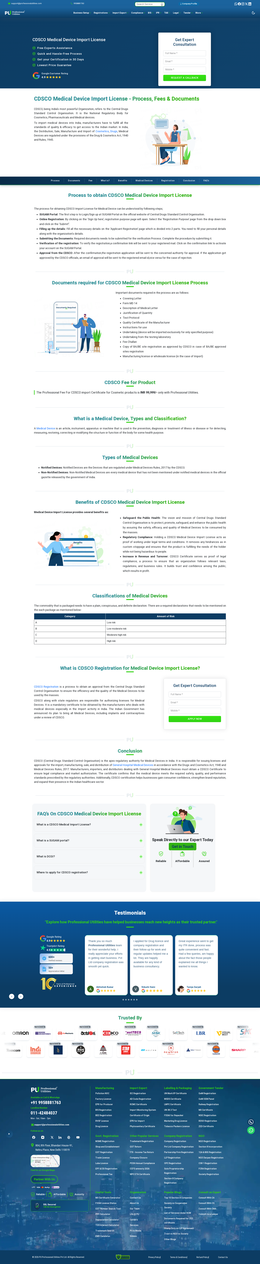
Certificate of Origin (139, 1115)
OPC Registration (172, 1163)
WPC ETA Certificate (140, 1174)
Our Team (134, 1209)
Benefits (122, 180)
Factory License (103, 1099)
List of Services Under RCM (177, 1213)
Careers (134, 1220)
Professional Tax (103, 1174)
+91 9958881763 (46, 1102)
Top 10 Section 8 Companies (178, 1198)
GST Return (135, 1146)
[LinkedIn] (249, 4)
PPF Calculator (102, 1214)
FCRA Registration (208, 1168)
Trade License (102, 1157)
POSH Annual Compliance (142, 1163)
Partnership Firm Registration (178, 1152)
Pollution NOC (102, 1093)
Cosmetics (102, 131)
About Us (134, 1203)
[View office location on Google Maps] (60, 1161)
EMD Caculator (102, 1236)
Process (55, 180)
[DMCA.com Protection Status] (122, 1257)
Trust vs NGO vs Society (176, 1234)
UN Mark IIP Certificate (175, 1093)
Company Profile (189, 4)
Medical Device (46, 428)
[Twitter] (246, 4)
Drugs (113, 131)
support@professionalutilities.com (51, 1124)
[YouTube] (78, 1137)
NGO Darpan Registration (211, 1157)
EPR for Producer (104, 1104)
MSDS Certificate (172, 1099)
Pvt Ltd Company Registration (179, 1146)
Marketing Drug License (175, 1121)
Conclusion (189, 180)
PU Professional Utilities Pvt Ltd (53, 1257)
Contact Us (135, 1198)
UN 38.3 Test (170, 1110)
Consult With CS (206, 1203)
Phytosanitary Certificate (142, 1126)
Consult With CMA (207, 1209)
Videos (133, 1236)
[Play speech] (9, 1134)
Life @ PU (134, 1214)
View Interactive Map (41, 1158)
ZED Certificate (206, 1126)
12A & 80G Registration (210, 1152)
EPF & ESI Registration (106, 1168)
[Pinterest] (69, 1137)
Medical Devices (144, 180)
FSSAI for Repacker (173, 1115)
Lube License (101, 1163)
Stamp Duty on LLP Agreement (179, 1228)
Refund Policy (202, 1257)
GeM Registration (207, 1093)
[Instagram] (243, 4)
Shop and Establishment (107, 1146)
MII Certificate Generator (107, 1198)
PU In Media (135, 1231)
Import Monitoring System (143, 1110)
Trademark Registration (142, 1141)
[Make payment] (46, 1187)
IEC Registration (138, 1093)
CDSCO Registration (46, 686)
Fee (90, 180)
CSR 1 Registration (208, 1163)
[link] (26, 3)
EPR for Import (137, 1121)
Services (134, 1225)
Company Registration (175, 1141)
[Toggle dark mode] (253, 13)
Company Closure (138, 1157)
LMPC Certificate (172, 1104)
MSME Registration (104, 1141)
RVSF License (102, 1121)
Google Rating (53, 936)
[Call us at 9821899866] (251, 1122)
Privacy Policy (154, 1257)
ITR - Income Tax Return (142, 1152)
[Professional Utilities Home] (60, 1089)
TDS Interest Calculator (107, 1225)
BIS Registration (103, 1110)
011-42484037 (44, 1113)
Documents (74, 180)
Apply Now (195, 718)
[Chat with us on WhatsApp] (251, 1130)
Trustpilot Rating (55, 946)
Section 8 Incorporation (210, 1146)
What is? (105, 180)
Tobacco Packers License (177, 1126)
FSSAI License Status (105, 1203)
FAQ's (206, 180)
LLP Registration (172, 1157)
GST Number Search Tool (108, 1209)
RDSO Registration (208, 1121)
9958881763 (79, 3)
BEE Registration (103, 1115)
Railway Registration (209, 1104)
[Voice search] (161, 4)
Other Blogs (170, 1239)
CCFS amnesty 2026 (139, 1168)
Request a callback (184, 77)
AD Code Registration (140, 1099)
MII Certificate (206, 1110)
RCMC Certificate (138, 1104)
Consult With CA (206, 1198)
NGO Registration (207, 1141)
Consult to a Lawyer (208, 1214)
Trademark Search (104, 1231)
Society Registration (209, 1174)
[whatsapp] (236, 4)
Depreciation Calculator (107, 1220)
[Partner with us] (44, 1179)
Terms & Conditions (178, 1257)
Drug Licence (101, 1126)
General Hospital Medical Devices (133, 765)
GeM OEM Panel (206, 1099)
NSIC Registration (207, 1115)
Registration (168, 180)
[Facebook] (239, 4)
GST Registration (104, 1152)
